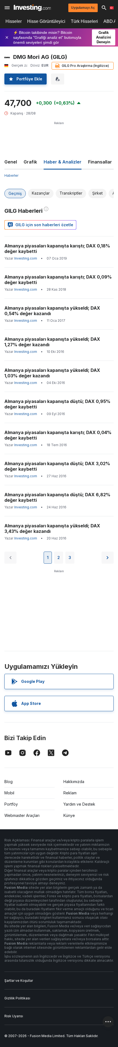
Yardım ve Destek (79, 804)
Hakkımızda (73, 781)
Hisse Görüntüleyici (46, 21)
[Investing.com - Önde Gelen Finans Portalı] (32, 7)
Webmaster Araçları (22, 815)
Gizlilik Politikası (17, 998)
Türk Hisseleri (84, 21)
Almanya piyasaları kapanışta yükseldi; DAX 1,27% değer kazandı (52, 341)
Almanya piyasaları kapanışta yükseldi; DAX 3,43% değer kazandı (52, 528)
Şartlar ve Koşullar (18, 980)
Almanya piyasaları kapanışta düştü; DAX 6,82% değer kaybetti (57, 497)
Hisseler (13, 21)
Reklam (70, 792)
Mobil (9, 792)
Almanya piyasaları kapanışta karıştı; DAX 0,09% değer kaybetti (58, 279)
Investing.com (25, 258)
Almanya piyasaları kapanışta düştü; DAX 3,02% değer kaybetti (57, 466)
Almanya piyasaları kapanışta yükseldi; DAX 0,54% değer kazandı (52, 310)
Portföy (11, 804)
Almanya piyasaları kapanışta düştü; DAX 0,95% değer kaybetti (57, 404)
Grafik (30, 162)
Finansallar (100, 162)
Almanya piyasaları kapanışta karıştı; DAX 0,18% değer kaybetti (57, 248)
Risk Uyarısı (13, 1016)
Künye (69, 815)
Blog (8, 781)
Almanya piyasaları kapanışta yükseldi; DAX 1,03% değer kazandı (52, 372)
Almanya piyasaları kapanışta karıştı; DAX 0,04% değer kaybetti (57, 435)
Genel (10, 162)
